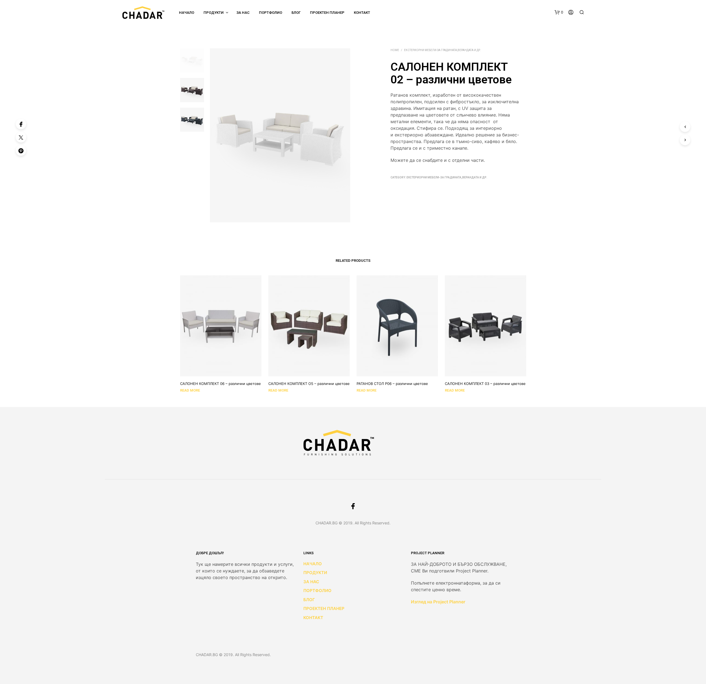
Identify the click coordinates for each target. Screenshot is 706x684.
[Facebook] (21, 124)
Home (395, 50)
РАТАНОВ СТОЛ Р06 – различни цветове (392, 383)
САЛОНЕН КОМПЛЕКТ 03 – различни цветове (485, 383)
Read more (190, 390)
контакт (362, 12)
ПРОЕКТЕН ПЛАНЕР (327, 12)
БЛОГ (296, 12)
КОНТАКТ (313, 617)
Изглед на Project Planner (438, 601)
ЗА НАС (311, 581)
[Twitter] (21, 137)
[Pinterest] (21, 150)
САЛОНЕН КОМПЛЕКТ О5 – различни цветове (309, 383)
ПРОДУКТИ (214, 12)
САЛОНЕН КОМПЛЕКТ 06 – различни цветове (220, 383)
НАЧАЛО (186, 12)
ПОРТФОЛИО (270, 12)
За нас (243, 12)
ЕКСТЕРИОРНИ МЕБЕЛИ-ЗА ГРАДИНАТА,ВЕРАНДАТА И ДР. (442, 50)
